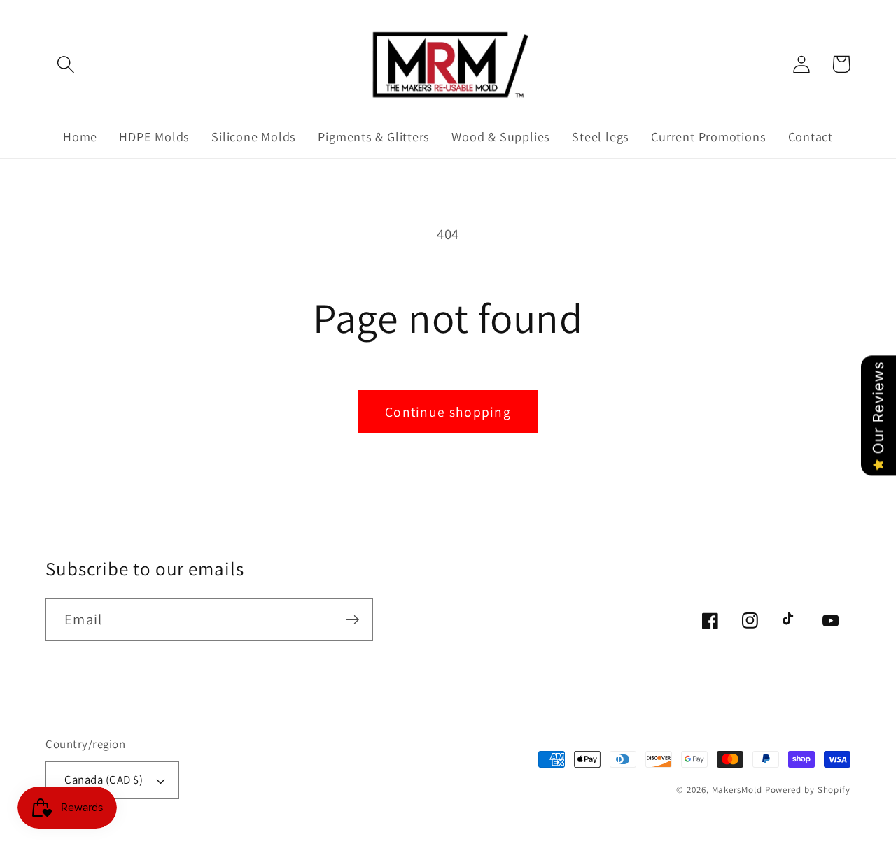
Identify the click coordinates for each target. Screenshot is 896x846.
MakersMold (737, 790)
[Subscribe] (352, 619)
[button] (65, 64)
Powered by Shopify (807, 790)
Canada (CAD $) (103, 779)
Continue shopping (448, 412)
